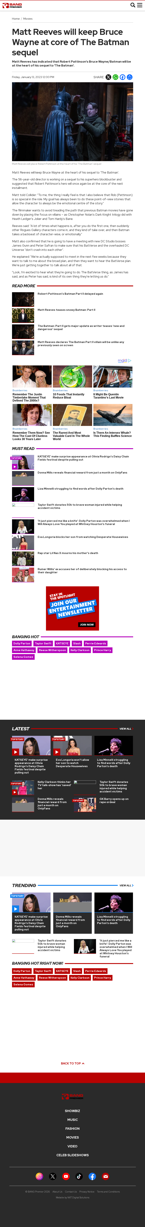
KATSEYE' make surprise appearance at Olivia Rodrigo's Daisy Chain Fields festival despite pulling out (83, 458)
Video (72, 1146)
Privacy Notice (86, 1191)
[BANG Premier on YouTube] (66, 1176)
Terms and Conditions (108, 1191)
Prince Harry (102, 650)
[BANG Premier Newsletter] (105, 1176)
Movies (27, 19)
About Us (57, 1191)
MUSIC (72, 1119)
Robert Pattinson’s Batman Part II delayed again (70, 294)
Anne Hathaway (23, 650)
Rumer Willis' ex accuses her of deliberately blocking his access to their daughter (82, 570)
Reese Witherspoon (52, 650)
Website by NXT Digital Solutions (72, 1197)
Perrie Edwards (95, 643)
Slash (77, 643)
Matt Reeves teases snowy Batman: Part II (66, 310)
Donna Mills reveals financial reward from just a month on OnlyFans (82, 472)
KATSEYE (62, 643)
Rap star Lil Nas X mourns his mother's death (68, 553)
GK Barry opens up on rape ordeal (114, 800)
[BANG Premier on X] (52, 1176)
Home (16, 19)
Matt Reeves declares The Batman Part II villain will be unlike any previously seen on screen (81, 343)
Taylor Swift (43, 643)
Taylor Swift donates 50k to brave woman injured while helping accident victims (80, 506)
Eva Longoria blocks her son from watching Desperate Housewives (83, 537)
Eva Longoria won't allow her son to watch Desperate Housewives (72, 763)
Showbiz (72, 1111)
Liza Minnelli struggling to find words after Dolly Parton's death (80, 488)
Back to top (71, 1063)
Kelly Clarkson (80, 650)
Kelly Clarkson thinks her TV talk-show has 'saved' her (54, 785)
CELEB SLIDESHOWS (72, 1155)
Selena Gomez (23, 657)
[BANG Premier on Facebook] (92, 1176)
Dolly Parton (21, 643)
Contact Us (71, 1191)
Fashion (72, 1128)
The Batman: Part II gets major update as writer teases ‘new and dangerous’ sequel (81, 327)
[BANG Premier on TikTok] (79, 1176)
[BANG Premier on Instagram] (39, 1176)
